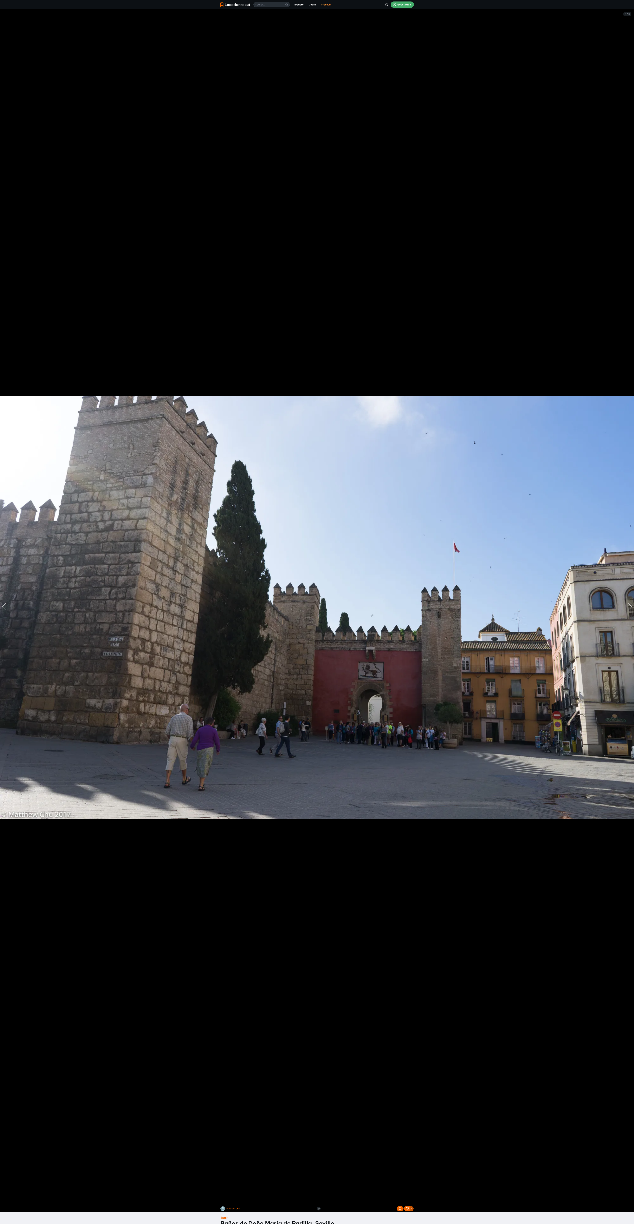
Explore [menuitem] (299, 4)
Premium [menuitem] (326, 4)
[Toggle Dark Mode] (386, 4)
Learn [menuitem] (312, 4)
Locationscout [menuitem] (235, 4)
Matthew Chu (233, 1208)
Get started (404, 4)
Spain (224, 1218)
